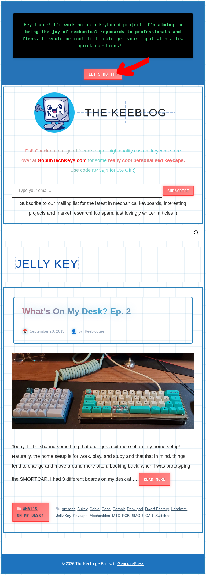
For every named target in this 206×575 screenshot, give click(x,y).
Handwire (179, 509)
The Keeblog (126, 112)
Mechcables (100, 515)
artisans (68, 509)
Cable (95, 509)
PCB (126, 515)
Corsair (119, 509)
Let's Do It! (103, 74)
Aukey (82, 509)
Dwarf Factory (157, 509)
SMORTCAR (142, 515)
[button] (196, 233)
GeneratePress (130, 563)
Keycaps (80, 515)
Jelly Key (63, 515)
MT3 (116, 515)
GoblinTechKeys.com (62, 160)
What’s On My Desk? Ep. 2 (76, 311)
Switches (162, 515)
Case (106, 509)
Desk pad (135, 509)
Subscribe (178, 191)
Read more (154, 479)
